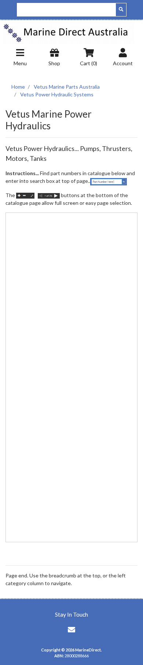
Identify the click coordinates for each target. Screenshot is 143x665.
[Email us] (71, 629)
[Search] (120, 9)
